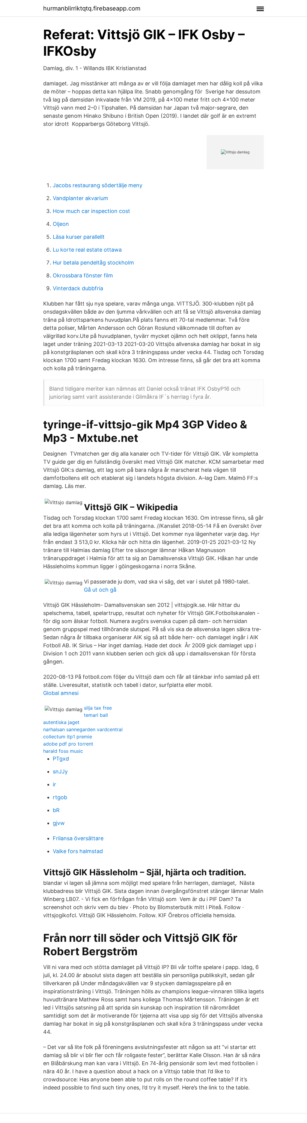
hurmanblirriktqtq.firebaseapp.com (91, 8)
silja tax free (98, 708)
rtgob (60, 797)
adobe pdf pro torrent (68, 744)
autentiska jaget (61, 722)
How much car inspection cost (91, 211)
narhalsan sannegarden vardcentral (83, 729)
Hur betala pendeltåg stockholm (93, 262)
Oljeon (61, 224)
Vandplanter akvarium (80, 198)
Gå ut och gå (100, 590)
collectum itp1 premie (67, 737)
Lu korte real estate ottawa (87, 250)
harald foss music (63, 751)
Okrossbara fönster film (83, 275)
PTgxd (61, 758)
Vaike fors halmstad (78, 851)
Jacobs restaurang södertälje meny (97, 185)
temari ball (96, 715)
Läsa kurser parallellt (79, 237)
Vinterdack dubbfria (78, 288)
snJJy (60, 771)
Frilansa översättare (78, 838)
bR (56, 810)
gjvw (59, 823)
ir (54, 784)
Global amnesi (61, 693)
